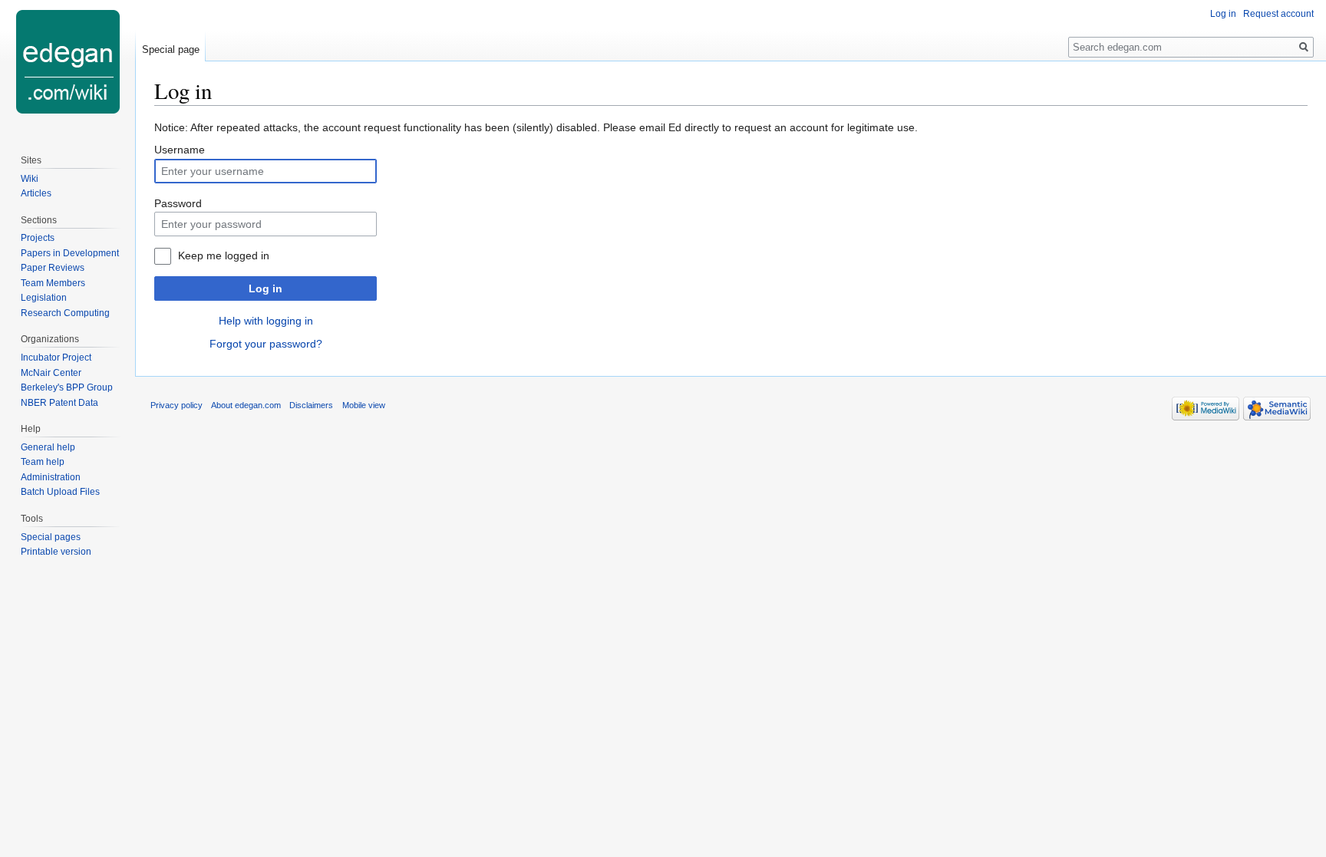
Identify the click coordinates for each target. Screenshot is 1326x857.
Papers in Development (70, 253)
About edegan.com (246, 405)
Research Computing (65, 313)
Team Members (53, 283)
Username (179, 149)
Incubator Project (56, 357)
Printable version (56, 551)
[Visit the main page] (67, 61)
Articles (36, 193)
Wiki (29, 178)
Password (178, 203)
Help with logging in (266, 321)
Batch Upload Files (60, 491)
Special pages (51, 537)
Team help (42, 462)
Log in (265, 288)
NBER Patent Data (59, 402)
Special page (171, 49)
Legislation (44, 297)
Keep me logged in (223, 255)
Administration (51, 477)
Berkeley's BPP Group (67, 387)
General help (48, 447)
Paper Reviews (52, 267)
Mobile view (363, 405)
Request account (1278, 13)
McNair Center (51, 373)
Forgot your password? (265, 344)
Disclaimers (311, 405)
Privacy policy (176, 405)
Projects (37, 237)
